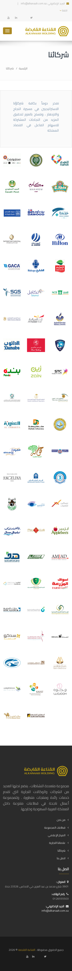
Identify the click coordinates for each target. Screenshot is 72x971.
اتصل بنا (61, 858)
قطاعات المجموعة (54, 827)
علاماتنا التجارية (57, 842)
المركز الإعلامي (56, 835)
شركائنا (61, 850)
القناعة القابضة (26, 949)
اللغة (64, 10)
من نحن (61, 819)
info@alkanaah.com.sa (34, 3)
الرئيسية (23, 68)
